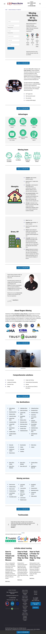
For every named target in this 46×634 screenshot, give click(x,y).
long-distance (36, 82)
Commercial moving (25, 611)
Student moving (25, 591)
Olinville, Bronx (23, 428)
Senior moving (12, 484)
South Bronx (33, 414)
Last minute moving (25, 604)
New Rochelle (23, 444)
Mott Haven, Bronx (23, 424)
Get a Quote (10, 48)
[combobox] (13, 36)
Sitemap (35, 594)
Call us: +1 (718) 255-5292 (23, 63)
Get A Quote (35, 607)
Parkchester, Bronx (24, 430)
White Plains (33, 444)
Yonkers (32, 447)
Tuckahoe (22, 451)
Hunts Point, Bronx (23, 410)
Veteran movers (12, 486)
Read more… (7, 581)
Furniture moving (25, 599)
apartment (38, 76)
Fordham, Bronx (12, 431)
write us (31, 321)
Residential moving (25, 594)
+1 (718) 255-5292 (31, 5)
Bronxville (11, 444)
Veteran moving (25, 614)
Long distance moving (24, 601)
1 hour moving (23, 488)
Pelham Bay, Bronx (34, 408)
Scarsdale (22, 449)
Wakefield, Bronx (34, 427)
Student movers (23, 499)
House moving (25, 596)
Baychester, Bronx (12, 411)
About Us (35, 591)
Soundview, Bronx (34, 412)
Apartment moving (34, 490)
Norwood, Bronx (23, 426)
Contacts (35, 592)
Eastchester (11, 447)
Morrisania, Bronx (23, 422)
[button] (7, 358)
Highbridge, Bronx (23, 408)
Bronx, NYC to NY (23, 466)
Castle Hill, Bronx (12, 416)
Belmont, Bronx (12, 414)
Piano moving (12, 488)
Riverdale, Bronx (34, 410)
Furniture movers (12, 490)
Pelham (21, 447)
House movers (34, 488)
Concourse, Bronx (12, 422)
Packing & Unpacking (25, 617)
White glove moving (25, 620)
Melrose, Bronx (23, 419)
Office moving (34, 496)
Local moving (22, 497)
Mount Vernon (12, 452)
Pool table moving (12, 496)
